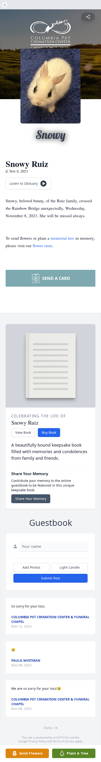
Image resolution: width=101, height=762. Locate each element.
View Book (23, 432)
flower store (42, 245)
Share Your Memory (30, 498)
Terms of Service (63, 741)
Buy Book (49, 432)
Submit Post (50, 578)
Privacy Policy (37, 741)
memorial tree (62, 238)
